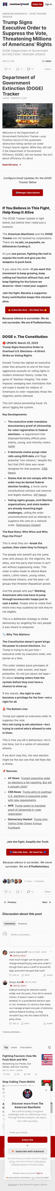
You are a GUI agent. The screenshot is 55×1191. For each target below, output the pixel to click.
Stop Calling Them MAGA (18, 1081)
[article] (27, 1065)
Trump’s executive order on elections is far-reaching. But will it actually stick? (30, 782)
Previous (12, 902)
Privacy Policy (37, 1164)
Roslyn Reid (15, 982)
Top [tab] (6, 1047)
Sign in (48, 4)
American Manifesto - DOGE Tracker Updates (24, 15)
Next (44, 902)
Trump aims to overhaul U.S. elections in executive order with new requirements (29, 796)
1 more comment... (11, 1032)
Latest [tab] (14, 1047)
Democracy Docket (28, 525)
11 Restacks (38, 881)
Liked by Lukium (19, 955)
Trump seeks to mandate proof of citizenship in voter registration (27, 809)
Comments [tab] (9, 923)
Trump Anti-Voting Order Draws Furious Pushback (28, 823)
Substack (12, 1184)
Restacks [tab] (22, 923)
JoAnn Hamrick (17, 951)
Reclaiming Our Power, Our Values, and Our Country (16, 1065)
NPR (11, 446)
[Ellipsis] (51, 951)
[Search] (49, 1047)
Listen (48, 61)
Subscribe (37, 4)
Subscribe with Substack (30, 1151)
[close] (46, 1090)
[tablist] (15, 924)
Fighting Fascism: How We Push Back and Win (19, 1057)
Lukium (5, 98)
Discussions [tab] (26, 1047)
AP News (40, 494)
